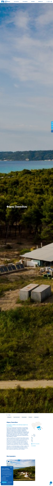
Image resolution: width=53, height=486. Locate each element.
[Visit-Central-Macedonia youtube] (52, 128)
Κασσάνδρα (24, 417)
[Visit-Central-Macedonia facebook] (52, 122)
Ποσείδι (30, 417)
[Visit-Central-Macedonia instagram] (52, 124)
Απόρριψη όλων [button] (10, 482)
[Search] (47, 1)
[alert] (7, 475)
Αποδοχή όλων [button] (4, 482)
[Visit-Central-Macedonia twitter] (52, 126)
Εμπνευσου (40, 1)
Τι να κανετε (25, 1)
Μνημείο (9, 417)
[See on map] (48, 1)
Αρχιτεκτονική (16, 417)
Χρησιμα (33, 1)
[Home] (5, 2)
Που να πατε (16, 1)
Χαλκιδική (36, 417)
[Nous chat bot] (50, 483)
